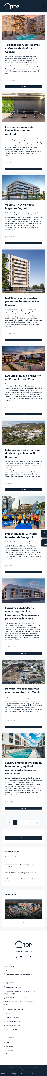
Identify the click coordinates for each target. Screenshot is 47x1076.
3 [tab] (28, 923)
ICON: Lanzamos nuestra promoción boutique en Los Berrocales (22, 302)
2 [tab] (25, 923)
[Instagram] (16, 957)
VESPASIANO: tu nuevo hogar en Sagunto (20, 873)
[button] (43, 6)
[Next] (31, 822)
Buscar (23, 838)
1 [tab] (21, 923)
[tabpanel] (23, 909)
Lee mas (23, 86)
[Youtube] (21, 957)
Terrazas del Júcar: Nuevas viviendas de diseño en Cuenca (22, 48)
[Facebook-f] (26, 957)
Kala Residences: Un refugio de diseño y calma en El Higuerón (22, 454)
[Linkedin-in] (31, 957)
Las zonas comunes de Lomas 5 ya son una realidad (19, 131)
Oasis (9, 915)
